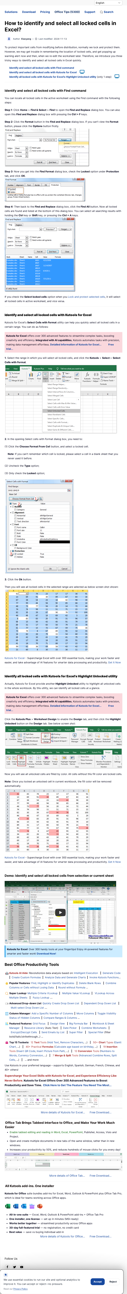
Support (89, 12)
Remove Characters (71, 1042)
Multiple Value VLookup (76, 993)
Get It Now (114, 662)
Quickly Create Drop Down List (61, 1003)
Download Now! (46, 953)
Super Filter (76, 1032)
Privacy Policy (20, 1288)
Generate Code (111, 973)
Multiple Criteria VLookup (43, 993)
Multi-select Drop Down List (27, 1007)
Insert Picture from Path (51, 1051)
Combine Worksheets (93, 1027)
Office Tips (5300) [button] (67, 12)
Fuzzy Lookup (41, 997)
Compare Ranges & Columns (60, 1017)
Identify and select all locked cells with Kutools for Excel (43, 72)
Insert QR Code (26, 1051)
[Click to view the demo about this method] (80, 72)
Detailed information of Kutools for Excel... (75, 344)
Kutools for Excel (15, 658)
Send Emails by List (53, 1032)
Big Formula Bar (78, 1023)
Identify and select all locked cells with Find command (41, 67)
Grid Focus (39, 1023)
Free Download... (101, 1112)
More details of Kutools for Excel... (63, 1112)
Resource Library (34, 1027)
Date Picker (70, 1027)
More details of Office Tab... (67, 1175)
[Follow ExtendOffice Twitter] (14, 1266)
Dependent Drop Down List (100, 1003)
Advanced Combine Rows (95, 1055)
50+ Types (103, 1042)
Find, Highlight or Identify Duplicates (52, 983)
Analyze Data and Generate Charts (65, 977)
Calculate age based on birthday (74, 1046)
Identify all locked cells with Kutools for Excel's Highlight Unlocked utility (52, 76)
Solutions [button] (11, 12)
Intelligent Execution (86, 973)
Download (29, 12)
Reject (113, 1281)
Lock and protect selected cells (86, 296)
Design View (57, 1023)
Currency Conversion (30, 1055)
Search (108, 12)
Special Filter (95, 1032)
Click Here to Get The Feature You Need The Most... (77, 1085)
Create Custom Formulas (26, 977)
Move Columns (85, 1013)
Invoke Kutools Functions (104, 977)
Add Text (53, 1042)
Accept (98, 1281)
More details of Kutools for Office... (62, 1236)
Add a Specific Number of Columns (52, 1013)
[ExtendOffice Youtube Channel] (21, 1266)
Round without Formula (71, 987)
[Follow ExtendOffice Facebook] (7, 1266)
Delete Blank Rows (90, 983)
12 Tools (38, 1042)
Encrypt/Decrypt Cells (24, 1032)
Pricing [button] (45, 12)
